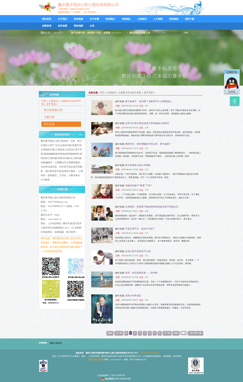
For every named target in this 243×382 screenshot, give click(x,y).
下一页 (167, 333)
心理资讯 (53, 101)
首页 (110, 333)
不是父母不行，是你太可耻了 (140, 229)
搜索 (186, 32)
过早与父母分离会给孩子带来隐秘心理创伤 (147, 123)
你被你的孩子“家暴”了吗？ (139, 185)
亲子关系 (51, 104)
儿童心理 (49, 117)
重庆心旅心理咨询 (97, 359)
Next (240, 56)
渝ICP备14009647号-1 (150, 353)
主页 (43, 101)
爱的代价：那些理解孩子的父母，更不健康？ (148, 144)
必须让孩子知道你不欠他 (138, 251)
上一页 (119, 333)
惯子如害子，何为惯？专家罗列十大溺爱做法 (148, 101)
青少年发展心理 (53, 110)
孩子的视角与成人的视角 (138, 165)
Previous (3, 56)
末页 (176, 333)
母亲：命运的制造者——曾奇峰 (141, 273)
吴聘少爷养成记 (133, 295)
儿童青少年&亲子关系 (129, 92)
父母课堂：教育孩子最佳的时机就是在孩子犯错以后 (151, 206)
